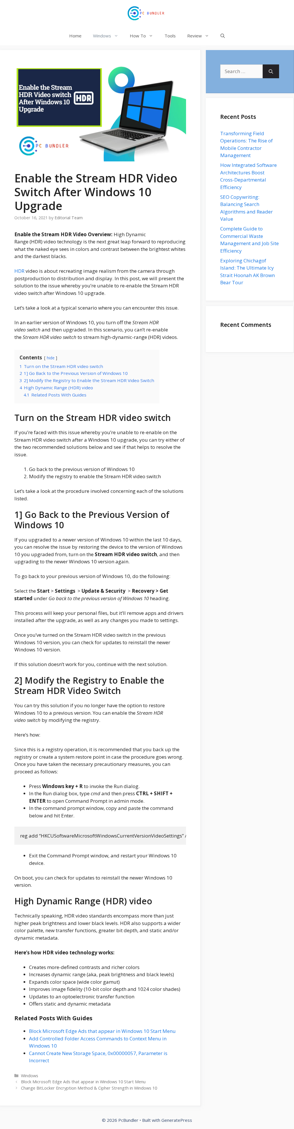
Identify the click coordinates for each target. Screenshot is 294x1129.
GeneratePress (176, 1120)
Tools (170, 36)
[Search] (271, 71)
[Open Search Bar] (223, 35)
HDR (20, 271)
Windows (102, 36)
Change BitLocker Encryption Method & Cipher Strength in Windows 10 (89, 1088)
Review (194, 36)
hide (51, 358)
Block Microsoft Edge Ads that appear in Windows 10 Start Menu (102, 1031)
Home (75, 36)
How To (138, 36)
